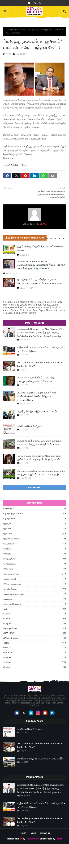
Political (35, 652)
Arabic (35, 614)
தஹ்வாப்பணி (35, 579)
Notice (35, 647)
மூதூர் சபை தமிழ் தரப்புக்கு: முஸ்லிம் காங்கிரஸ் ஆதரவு (40, 248)
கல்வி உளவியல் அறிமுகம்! (30, 426)
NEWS (8, 54)
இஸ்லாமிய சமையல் (35, 539)
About (33, 833)
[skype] (31, 712)
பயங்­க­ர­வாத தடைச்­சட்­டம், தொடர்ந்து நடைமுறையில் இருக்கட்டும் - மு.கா (35, 379)
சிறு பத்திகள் (35, 559)
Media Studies (35, 638)
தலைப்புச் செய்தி (18, 30)
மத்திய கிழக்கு (35, 589)
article (35, 618)
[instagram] (40, 3)
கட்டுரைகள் (35, 544)
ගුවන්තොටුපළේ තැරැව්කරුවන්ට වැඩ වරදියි (40, 758)
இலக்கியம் (35, 528)
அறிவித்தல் (35, 508)
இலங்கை (35, 533)
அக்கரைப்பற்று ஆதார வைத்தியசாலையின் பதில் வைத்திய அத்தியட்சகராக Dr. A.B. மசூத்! (41, 472)
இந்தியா (35, 523)
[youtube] (45, 712)
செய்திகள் (35, 569)
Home (23, 833)
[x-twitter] (34, 3)
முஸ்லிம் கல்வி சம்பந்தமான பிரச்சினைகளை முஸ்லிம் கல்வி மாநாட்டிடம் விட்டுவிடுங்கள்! (39, 457)
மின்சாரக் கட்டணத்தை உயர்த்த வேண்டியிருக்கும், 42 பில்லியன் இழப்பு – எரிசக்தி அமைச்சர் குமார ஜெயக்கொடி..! (41, 265)
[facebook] (29, 3)
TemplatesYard (32, 839)
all (35, 609)
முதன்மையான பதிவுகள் (35, 594)
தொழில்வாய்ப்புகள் (35, 584)
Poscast (35, 657)
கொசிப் (35, 554)
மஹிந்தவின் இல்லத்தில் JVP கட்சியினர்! (37, 411)
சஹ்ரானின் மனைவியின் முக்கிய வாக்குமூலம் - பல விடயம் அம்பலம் (41, 349)
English (35, 623)
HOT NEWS (35, 633)
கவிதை (35, 549)
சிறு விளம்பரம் (35, 564)
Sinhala (35, 662)
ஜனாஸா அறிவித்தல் (35, 604)
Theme (59, 839)
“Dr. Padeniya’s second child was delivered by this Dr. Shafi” (40, 364)
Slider (35, 667)
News (24, 165)
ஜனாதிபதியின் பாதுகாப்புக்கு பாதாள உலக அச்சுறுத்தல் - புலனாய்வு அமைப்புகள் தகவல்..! (40, 281)
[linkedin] (52, 712)
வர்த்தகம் (35, 599)
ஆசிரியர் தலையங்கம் (35, 513)
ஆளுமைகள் (35, 518)
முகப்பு (8, 30)
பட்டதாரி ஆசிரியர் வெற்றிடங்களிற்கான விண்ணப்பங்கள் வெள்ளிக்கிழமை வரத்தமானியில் (36, 396)
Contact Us (45, 833)
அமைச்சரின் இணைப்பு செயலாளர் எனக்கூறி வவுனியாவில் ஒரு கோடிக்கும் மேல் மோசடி (39, 442)
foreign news (35, 628)
